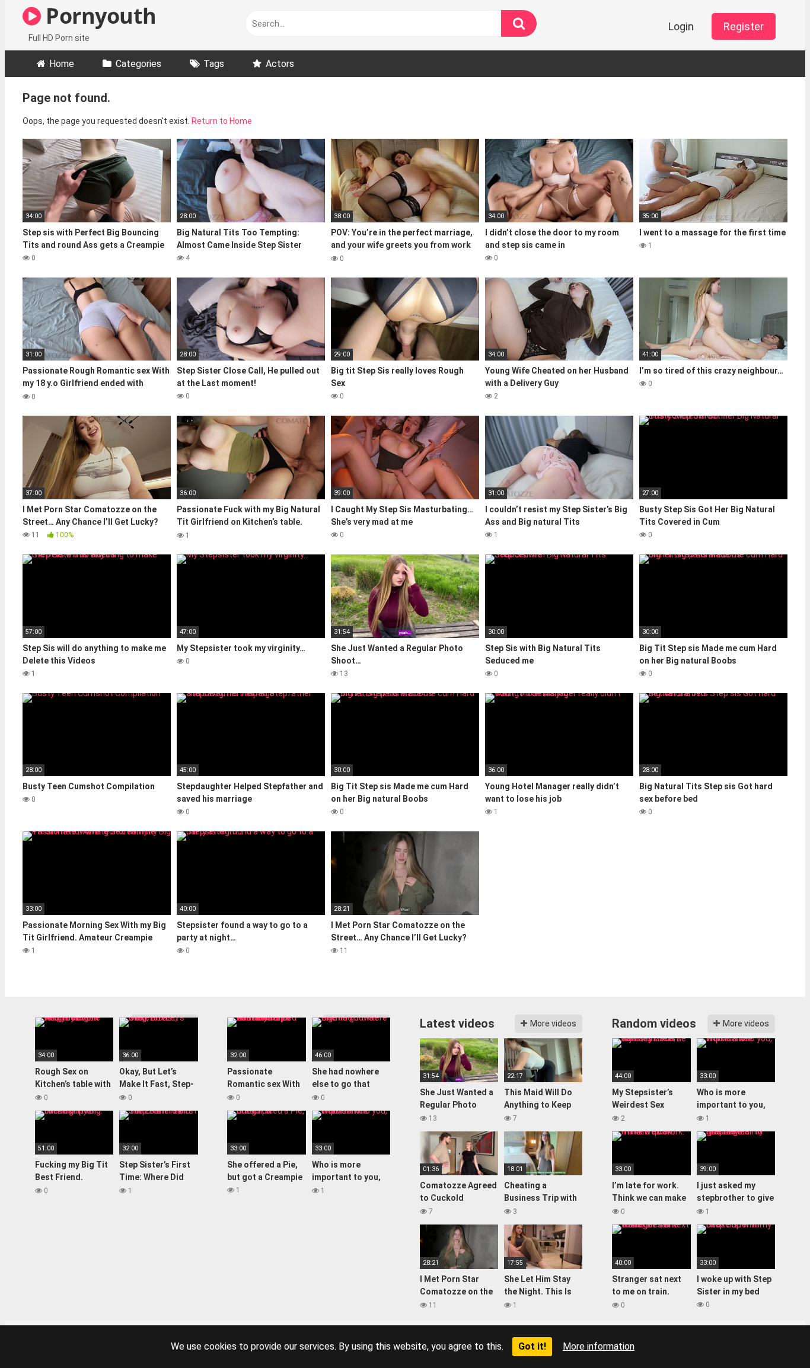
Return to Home (222, 121)
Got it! (532, 1346)
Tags (213, 63)
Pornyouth (99, 15)
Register (743, 26)
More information (598, 1346)
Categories (138, 63)
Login (681, 26)
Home (61, 63)
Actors (280, 63)
